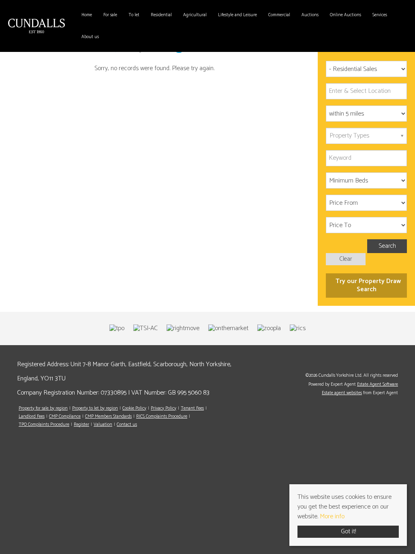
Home (86, 15)
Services (379, 15)
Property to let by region (95, 408)
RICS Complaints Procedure (161, 416)
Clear (345, 259)
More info (332, 516)
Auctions (310, 15)
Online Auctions (345, 15)
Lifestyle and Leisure (237, 15)
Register (81, 424)
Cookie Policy (134, 408)
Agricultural (195, 15)
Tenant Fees (192, 408)
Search (387, 246)
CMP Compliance (65, 416)
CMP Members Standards (108, 416)
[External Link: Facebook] (396, 363)
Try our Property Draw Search (366, 285)
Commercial (279, 15)
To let (133, 15)
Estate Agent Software (377, 384)
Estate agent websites (342, 393)
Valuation (103, 424)
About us (90, 37)
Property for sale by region (43, 408)
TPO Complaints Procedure (44, 424)
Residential (161, 15)
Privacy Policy (163, 408)
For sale (110, 15)
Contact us (127, 424)
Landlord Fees (32, 416)
